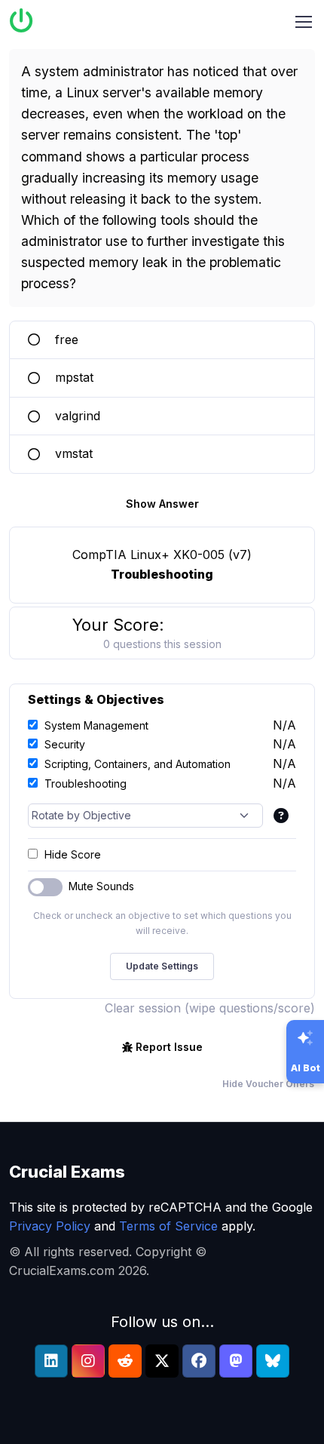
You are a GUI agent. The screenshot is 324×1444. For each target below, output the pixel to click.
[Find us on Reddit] (125, 1361)
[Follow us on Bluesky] (272, 1361)
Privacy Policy (49, 1226)
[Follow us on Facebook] (198, 1361)
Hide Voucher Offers (268, 1083)
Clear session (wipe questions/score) (210, 1007)
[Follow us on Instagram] (88, 1361)
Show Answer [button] (162, 503)
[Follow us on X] (162, 1361)
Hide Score (72, 854)
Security (64, 744)
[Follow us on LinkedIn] (51, 1361)
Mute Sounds (101, 886)
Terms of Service (168, 1226)
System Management (96, 725)
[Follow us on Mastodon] (235, 1361)
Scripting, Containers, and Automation (137, 763)
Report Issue (169, 1046)
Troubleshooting (85, 783)
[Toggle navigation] (303, 21)
